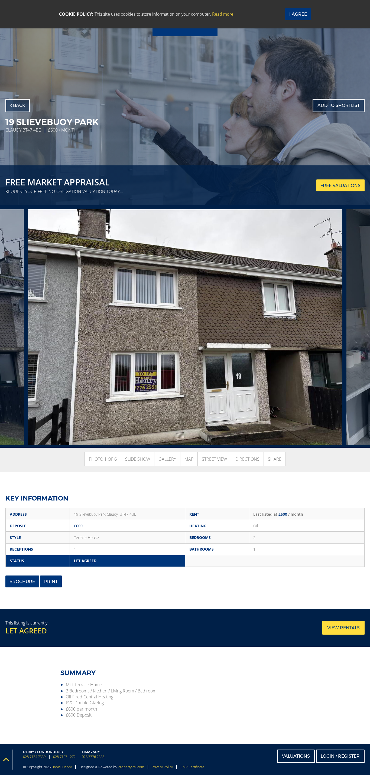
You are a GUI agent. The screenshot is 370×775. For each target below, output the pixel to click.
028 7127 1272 (64, 756)
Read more (222, 14)
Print (51, 581)
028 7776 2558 (93, 756)
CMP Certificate (192, 766)
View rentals (343, 627)
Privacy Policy (162, 766)
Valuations (296, 756)
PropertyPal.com (131, 766)
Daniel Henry (61, 766)
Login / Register (340, 756)
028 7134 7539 (34, 756)
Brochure (22, 581)
